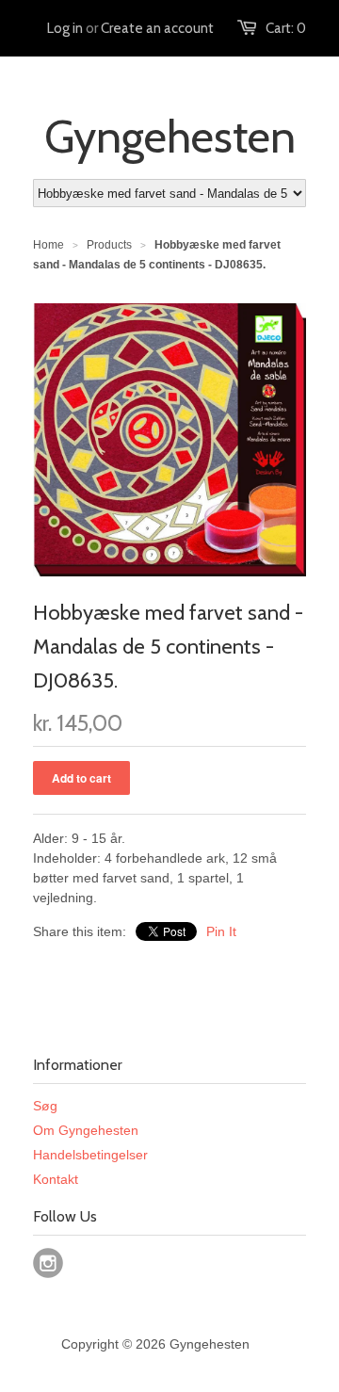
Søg (45, 1105)
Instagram (48, 1263)
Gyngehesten (170, 136)
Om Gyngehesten (85, 1130)
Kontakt (55, 1179)
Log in (65, 28)
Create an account (157, 28)
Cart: (286, 28)
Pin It (221, 931)
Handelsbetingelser (90, 1154)
